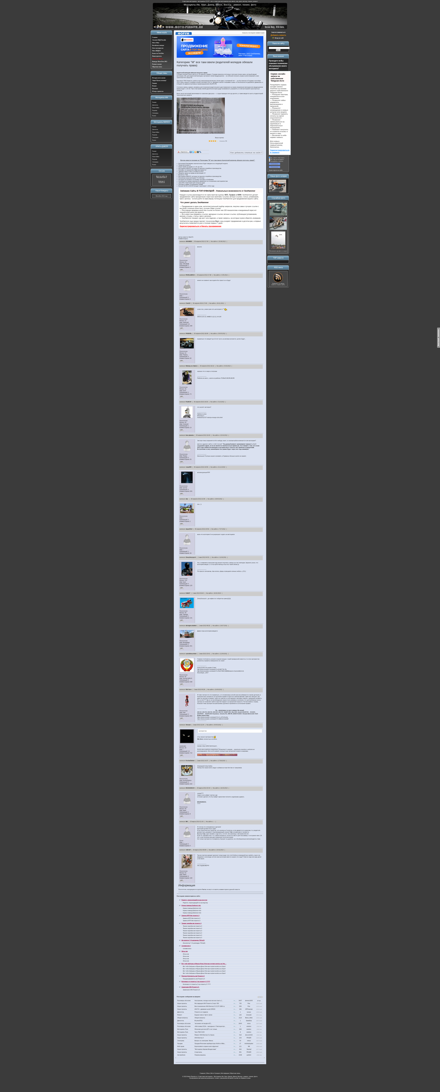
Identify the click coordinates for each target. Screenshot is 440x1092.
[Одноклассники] (195, 152)
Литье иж (185, 951)
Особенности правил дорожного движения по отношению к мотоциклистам (203, 181)
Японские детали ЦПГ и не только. (206, 1029)
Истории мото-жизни (158, 78)
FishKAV (188, 402)
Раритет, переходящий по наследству (194, 900)
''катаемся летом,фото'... (203, 1023)
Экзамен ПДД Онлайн (159, 40)
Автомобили (181, 1055)
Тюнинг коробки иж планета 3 (191, 923)
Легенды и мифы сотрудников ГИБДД (190, 184)
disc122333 (249, 1035)
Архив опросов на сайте (276, 170)
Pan (249, 1003)
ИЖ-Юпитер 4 (199, 1038)
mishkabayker (249, 1043)
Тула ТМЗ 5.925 (200, 1032)
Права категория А (184, 165)
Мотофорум (225, 1073)
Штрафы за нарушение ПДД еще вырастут (192, 170)
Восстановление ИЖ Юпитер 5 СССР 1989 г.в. (210, 1006)
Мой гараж (180, 1046)
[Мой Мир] (198, 152)
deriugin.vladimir (191, 625)
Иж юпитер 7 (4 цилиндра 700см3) (193, 940)
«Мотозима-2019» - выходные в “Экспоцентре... (210, 1026)
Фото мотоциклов (157, 48)
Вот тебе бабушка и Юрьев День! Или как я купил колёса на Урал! (204, 966)
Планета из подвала (201, 1012)
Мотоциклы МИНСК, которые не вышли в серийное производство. (200, 168)
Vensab (188, 725)
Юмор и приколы (157, 91)
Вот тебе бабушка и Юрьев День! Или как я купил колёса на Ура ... (204, 964)
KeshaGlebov (190, 760)
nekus (249, 1040)
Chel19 (188, 303)
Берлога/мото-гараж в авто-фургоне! (206, 1046)
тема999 (188, 467)
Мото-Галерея (215, 1073)
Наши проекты (157, 56)
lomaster (249, 1015)
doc (187, 499)
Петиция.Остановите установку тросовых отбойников (195, 179)
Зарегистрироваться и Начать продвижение (200, 226)
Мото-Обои (155, 43)
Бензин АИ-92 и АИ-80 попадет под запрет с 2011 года (196, 186)
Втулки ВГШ (198, 1020)
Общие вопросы (182, 1018)
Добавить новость (278, 35)
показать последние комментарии (253, 33)
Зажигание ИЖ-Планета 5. (190, 987)
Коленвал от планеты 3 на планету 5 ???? (196, 981)
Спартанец (198, 1052)
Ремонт (154, 86)
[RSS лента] (278, 282)
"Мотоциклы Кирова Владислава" (205, 1049)
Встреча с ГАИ (183, 175)
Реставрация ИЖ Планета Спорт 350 (207, 1003)
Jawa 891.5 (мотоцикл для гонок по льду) (191, 183)
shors (249, 1023)
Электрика (155, 113)
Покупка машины (200, 1055)
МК (187, 821)
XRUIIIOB (189, 241)
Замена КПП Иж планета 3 (190, 915)
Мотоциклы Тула (182, 1029)
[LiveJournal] (200, 152)
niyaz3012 (189, 529)
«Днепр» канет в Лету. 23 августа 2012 (191, 171)
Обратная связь (157, 67)
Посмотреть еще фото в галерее (278, 251)
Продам (179, 1043)
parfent (249, 1055)
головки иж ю (186, 946)
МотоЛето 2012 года (161, 196)
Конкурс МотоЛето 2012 (159, 61)
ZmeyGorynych (191, 557)
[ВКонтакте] (191, 152)
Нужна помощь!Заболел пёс (191, 905)
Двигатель (155, 105)
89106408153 (190, 788)
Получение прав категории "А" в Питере (191, 178)
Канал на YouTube (158, 53)
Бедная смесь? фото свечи (203, 1015)
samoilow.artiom (191, 653)
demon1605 (249, 1000)
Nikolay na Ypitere (192, 366)
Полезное (155, 88)
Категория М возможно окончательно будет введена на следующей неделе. (203, 163)
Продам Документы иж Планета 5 (193, 976)
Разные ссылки (157, 64)
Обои (208, 1073)
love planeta (190, 435)
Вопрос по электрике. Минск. (204, 1040)
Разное (154, 115)
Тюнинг (154, 83)
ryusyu (249, 1012)
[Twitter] (193, 152)
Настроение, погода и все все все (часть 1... (209, 1000)
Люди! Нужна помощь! (159, 80)
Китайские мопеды (158, 45)
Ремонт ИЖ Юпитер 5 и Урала (204, 1035)
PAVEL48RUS (190, 275)
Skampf (249, 1049)
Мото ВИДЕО (156, 51)
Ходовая (154, 110)
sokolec (248, 1026)
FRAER (249, 1038)
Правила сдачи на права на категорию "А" (192, 173)
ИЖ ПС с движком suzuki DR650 (205, 1009)
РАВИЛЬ (189, 333)
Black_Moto (249, 1018)
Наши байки (155, 107)
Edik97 (188, 593)
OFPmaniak (249, 1009)
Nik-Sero (188, 689)
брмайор (249, 1020)
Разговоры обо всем (183, 1000)
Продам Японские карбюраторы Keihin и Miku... (210, 1043)
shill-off (188, 850)
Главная (154, 37)
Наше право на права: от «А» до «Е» (190, 167)
